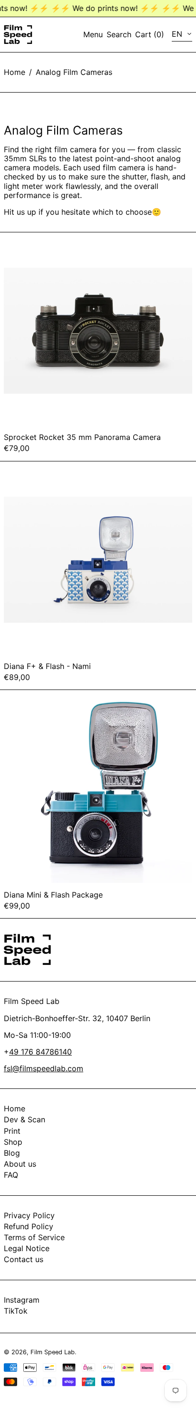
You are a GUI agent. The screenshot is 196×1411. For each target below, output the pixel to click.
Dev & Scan (24, 1119)
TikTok (16, 1311)
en (178, 34)
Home (14, 72)
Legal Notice (26, 1248)
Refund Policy (28, 1226)
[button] (119, 34)
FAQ (11, 1175)
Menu (93, 34)
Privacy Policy (29, 1215)
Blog (12, 1153)
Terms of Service (34, 1237)
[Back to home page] (18, 34)
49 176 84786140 (40, 1051)
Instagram (21, 1300)
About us (20, 1164)
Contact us (23, 1259)
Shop (13, 1142)
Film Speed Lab (52, 1352)
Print (12, 1131)
